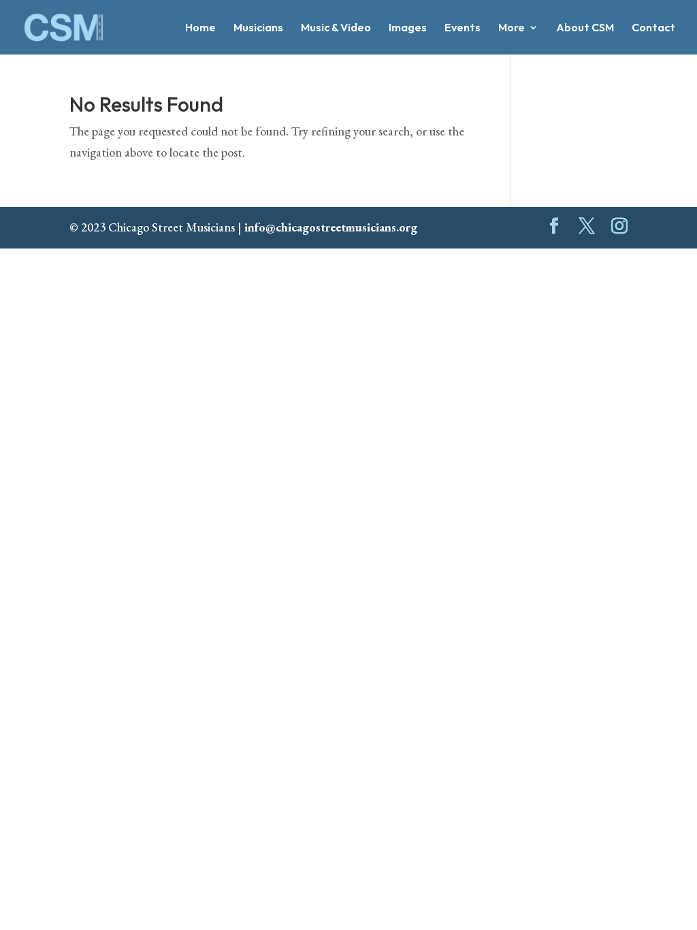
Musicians (258, 28)
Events (462, 28)
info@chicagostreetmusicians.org (330, 227)
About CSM (585, 28)
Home (200, 28)
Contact (653, 28)
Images (408, 28)
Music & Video (336, 28)
